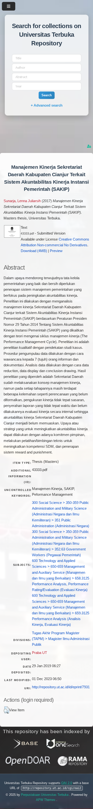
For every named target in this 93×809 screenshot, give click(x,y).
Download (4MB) (34, 251)
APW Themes (46, 800)
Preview (56, 251)
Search (46, 95)
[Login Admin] (89, 146)
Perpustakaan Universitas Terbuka (45, 795)
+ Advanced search (46, 105)
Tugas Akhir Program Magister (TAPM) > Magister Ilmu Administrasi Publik (60, 638)
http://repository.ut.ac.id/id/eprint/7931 (61, 687)
